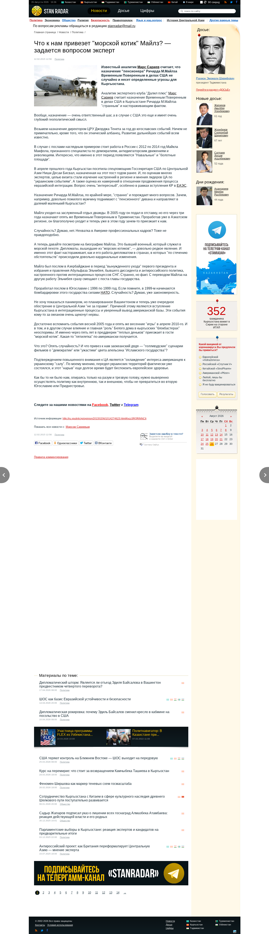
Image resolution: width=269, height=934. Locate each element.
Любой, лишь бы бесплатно (212, 379)
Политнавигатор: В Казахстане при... (147, 732)
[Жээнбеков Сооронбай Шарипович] (204, 147)
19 (211, 439)
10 (89, 892)
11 (96, 892)
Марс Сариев (148, 67)
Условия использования (60, 925)
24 (202, 443)
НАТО (105, 292)
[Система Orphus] (163, 446)
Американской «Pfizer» (216, 373)
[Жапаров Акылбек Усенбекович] (204, 124)
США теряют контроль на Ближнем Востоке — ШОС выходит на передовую (98, 758)
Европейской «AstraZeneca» (211, 358)
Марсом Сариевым (78, 426)
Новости (64, 32)
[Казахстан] (167, 699)
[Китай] (183, 797)
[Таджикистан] (175, 699)
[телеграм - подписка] (216, 293)
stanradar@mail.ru (121, 26)
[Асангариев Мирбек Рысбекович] (204, 204)
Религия (83, 20)
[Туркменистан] (179, 699)
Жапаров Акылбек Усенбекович (221, 108)
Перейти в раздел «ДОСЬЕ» (213, 89)
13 (110, 892)
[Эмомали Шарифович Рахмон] (211, 54)
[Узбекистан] (183, 699)
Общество (69, 20)
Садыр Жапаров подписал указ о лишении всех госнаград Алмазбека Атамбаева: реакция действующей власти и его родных (103, 815)
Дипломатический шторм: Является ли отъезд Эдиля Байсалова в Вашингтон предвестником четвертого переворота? (100, 684)
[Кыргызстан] (70, 59)
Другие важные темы (224, 20)
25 (207, 443)
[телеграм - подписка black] (111, 884)
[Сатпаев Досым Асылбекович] (204, 171)
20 (216, 439)
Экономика (52, 20)
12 (103, 892)
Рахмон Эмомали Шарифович (215, 78)
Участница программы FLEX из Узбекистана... (75, 732)
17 (202, 439)
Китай (174, 2)
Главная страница (45, 32)
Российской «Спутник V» (217, 364)
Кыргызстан (90, 2)
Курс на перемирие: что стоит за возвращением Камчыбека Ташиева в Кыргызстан (104, 771)
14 (117, 892)
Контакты (40, 925)
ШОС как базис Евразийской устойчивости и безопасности (85, 699)
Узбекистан (157, 2)
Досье (169, 924)
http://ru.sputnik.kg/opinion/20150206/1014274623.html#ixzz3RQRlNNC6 (104, 418)
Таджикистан (112, 2)
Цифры (170, 928)
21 (221, 439)
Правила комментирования (51, 457)
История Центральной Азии (185, 20)
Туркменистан (135, 2)
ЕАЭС (181, 185)
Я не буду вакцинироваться (219, 384)
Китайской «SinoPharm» (217, 368)
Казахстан (70, 2)
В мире (190, 2)
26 (211, 443)
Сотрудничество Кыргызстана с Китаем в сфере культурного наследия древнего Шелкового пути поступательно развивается (102, 798)
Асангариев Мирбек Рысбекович (221, 191)
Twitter (115, 405)
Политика (36, 20)
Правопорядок (123, 20)
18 (207, 439)
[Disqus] (111, 513)
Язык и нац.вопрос (149, 20)
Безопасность (100, 20)
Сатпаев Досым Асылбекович (222, 155)
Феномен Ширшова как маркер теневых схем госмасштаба (85, 783)
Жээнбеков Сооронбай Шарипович (221, 132)
